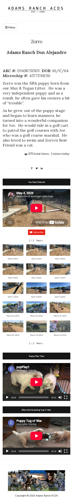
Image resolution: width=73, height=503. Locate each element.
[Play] (7, 397)
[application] (36, 382)
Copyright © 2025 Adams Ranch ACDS (36, 495)
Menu (11, 27)
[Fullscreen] (66, 397)
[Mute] (60, 397)
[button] (40, 240)
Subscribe (38, 232)
